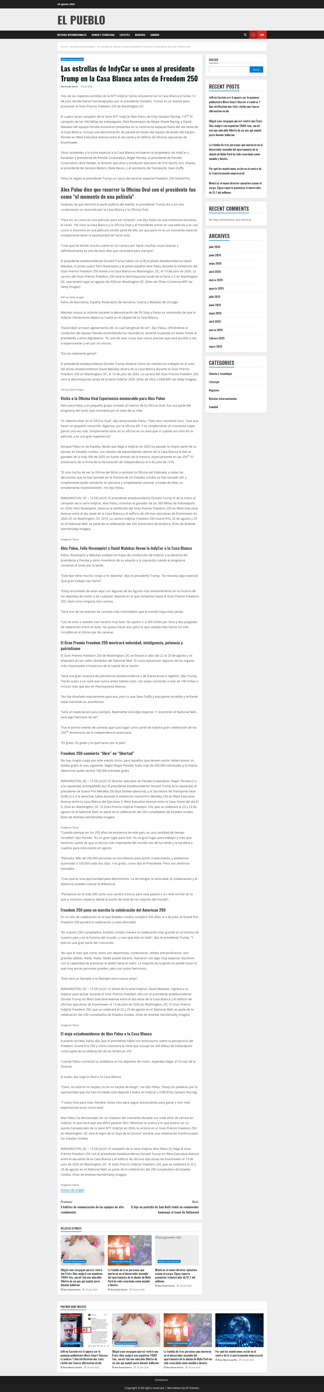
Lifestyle (125, 34)
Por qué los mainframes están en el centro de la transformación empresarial (239, 1353)
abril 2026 (215, 272)
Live (262, 34)
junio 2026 (215, 255)
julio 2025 (214, 297)
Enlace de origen (72, 1190)
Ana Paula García (69, 86)
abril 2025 (215, 321)
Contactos (161, 1380)
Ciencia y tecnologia (103, 34)
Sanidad (154, 34)
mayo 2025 (215, 313)
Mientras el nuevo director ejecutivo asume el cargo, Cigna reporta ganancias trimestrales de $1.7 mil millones (176, 1275)
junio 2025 (215, 305)
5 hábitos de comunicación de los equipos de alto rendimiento (92, 1207)
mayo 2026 (215, 263)
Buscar (213, 60)
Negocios (140, 34)
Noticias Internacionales (71, 34)
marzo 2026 (216, 280)
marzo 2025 (216, 330)
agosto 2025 (216, 288)
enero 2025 (215, 346)
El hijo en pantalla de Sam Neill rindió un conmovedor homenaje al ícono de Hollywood (165, 1207)
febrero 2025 (217, 338)
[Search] (245, 34)
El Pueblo (81, 19)
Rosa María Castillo (72, 1367)
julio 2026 (214, 247)
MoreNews (174, 1388)
